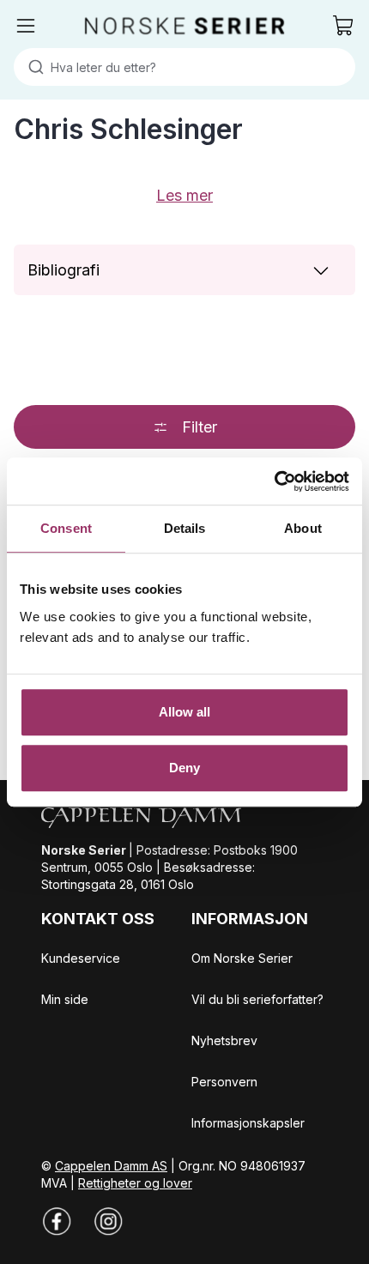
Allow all (185, 712)
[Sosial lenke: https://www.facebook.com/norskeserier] (56, 1221)
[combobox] (184, 67)
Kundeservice (80, 958)
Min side (64, 999)
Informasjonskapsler (248, 1123)
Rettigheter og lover (135, 1183)
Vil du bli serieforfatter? (257, 999)
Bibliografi (63, 270)
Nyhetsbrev (224, 1040)
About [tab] (303, 528)
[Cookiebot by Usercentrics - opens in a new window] (274, 481)
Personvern (224, 1081)
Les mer (184, 195)
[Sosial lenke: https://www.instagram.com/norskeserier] (108, 1221)
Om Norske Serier (242, 958)
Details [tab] (185, 528)
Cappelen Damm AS (111, 1165)
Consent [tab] (66, 528)
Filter (199, 427)
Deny (184, 767)
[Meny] (26, 26)
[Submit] (32, 67)
